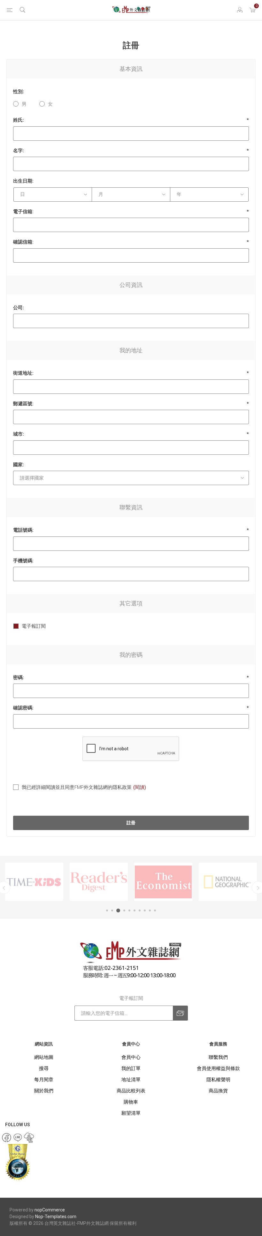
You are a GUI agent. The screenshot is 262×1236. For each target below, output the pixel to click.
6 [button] (134, 910)
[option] (34, 882)
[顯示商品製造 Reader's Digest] (34, 882)
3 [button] (117, 910)
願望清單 (131, 1113)
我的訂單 (131, 1068)
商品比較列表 (131, 1091)
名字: (18, 151)
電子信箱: (23, 211)
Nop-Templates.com (55, 1216)
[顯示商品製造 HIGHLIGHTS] (228, 882)
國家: (18, 465)
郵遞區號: (23, 404)
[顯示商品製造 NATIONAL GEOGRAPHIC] (163, 882)
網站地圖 (43, 1057)
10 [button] (155, 910)
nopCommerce (50, 1209)
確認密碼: (23, 708)
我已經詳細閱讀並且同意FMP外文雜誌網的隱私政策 (77, 787)
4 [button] (123, 910)
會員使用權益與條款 (218, 1068)
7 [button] (140, 910)
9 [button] (150, 910)
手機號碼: (23, 561)
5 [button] (129, 910)
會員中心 (131, 1057)
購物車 (131, 1102)
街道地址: (23, 373)
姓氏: (18, 120)
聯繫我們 (218, 1057)
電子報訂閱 (34, 626)
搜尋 (44, 1068)
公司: (18, 308)
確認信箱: (23, 242)
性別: (18, 91)
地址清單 (131, 1079)
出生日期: (23, 181)
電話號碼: (23, 530)
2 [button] (112, 910)
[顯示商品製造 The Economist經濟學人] (99, 882)
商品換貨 (218, 1091)
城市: (18, 434)
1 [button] (107, 910)
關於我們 (43, 1091)
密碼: (18, 677)
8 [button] (145, 910)
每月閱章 (43, 1079)
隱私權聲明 (218, 1079)
